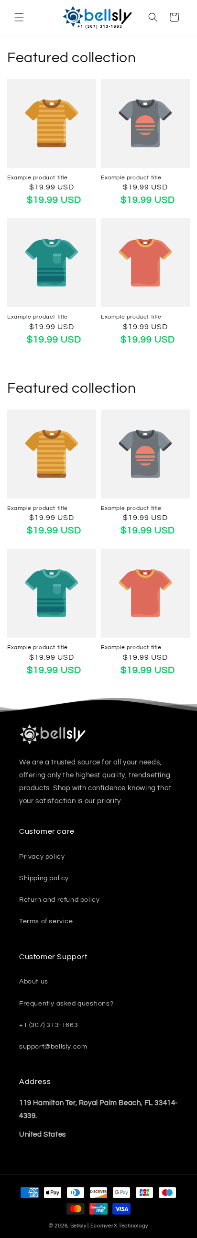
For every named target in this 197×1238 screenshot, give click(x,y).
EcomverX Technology (119, 1225)
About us (33, 981)
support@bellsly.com (53, 1046)
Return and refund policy (59, 899)
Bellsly (78, 1225)
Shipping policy (44, 878)
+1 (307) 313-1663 (48, 1025)
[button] (19, 17)
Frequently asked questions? (66, 1003)
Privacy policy (42, 856)
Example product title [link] (37, 178)
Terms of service (46, 921)
